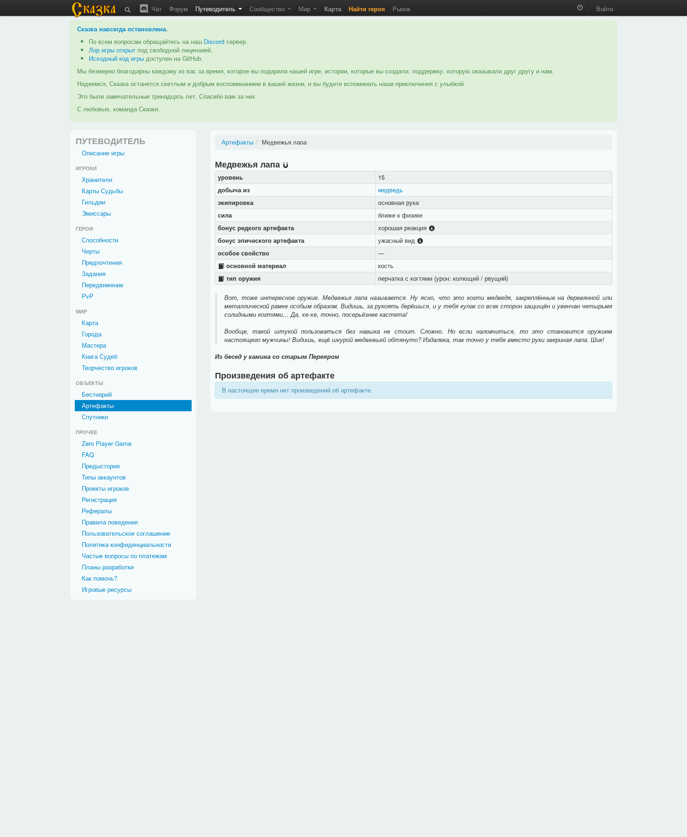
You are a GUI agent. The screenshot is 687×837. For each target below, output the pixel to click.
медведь (390, 189)
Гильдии (93, 201)
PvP (87, 295)
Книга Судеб (99, 356)
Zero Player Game (106, 443)
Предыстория (101, 465)
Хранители (97, 179)
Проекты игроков (105, 488)
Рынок (401, 8)
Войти (604, 8)
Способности (100, 239)
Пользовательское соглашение (126, 533)
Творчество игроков (109, 367)
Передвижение (102, 284)
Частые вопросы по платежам (124, 555)
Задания (94, 273)
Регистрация (99, 499)
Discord (214, 41)
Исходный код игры (116, 58)
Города (91, 333)
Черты (91, 251)
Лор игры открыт (112, 49)
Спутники (95, 416)
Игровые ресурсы (106, 589)
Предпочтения (102, 262)
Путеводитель (216, 8)
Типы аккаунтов (104, 477)
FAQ (88, 454)
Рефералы (97, 510)
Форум (178, 8)
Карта (90, 322)
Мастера (94, 345)
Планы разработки (108, 566)
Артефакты (98, 405)
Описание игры (103, 152)
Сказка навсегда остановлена (121, 28)
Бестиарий (97, 394)
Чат (156, 8)
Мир (305, 8)
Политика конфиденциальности (126, 544)
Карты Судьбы (102, 190)
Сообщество (268, 8)
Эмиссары (96, 213)
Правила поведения (110, 521)
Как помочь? (99, 578)
